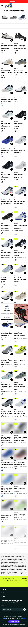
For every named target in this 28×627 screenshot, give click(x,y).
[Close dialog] (27, 304)
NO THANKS (7, 321)
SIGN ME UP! (7, 319)
